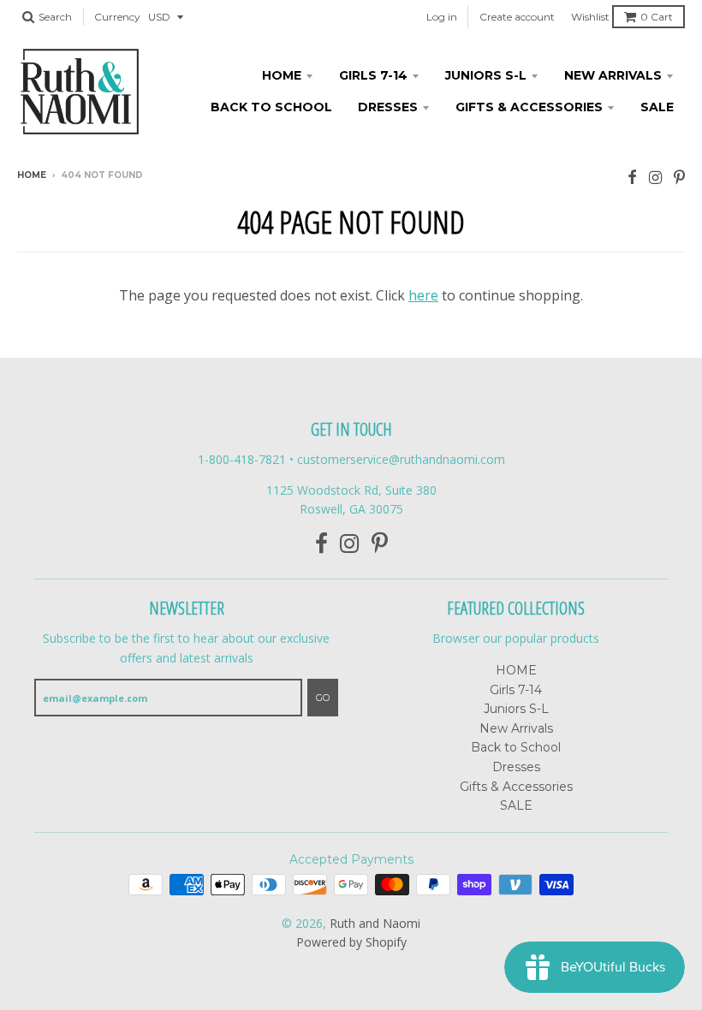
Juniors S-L (485, 75)
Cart (656, 16)
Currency (117, 16)
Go (323, 698)
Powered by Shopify (351, 942)
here (423, 295)
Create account (517, 16)
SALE (657, 107)
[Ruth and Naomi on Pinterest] (679, 176)
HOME (281, 75)
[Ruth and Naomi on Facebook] (632, 176)
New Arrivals (613, 75)
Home (31, 175)
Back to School (271, 107)
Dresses (388, 107)
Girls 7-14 (373, 75)
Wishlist (590, 16)
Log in (441, 16)
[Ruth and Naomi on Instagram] (655, 176)
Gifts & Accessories (529, 107)
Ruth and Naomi (375, 923)
